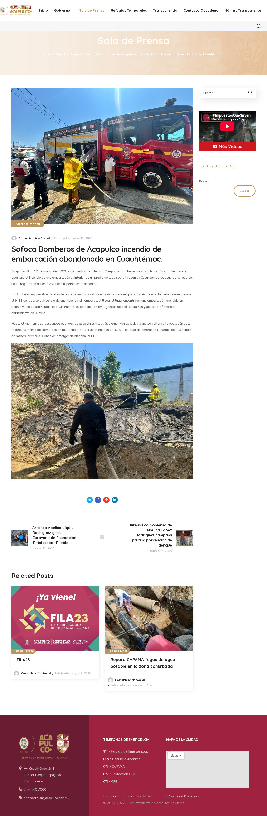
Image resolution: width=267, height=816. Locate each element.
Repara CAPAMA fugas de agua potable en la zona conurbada (143, 663)
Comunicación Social (34, 238)
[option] (55, 632)
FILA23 (23, 659)
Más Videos (230, 146)
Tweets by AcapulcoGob (218, 166)
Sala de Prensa (68, 54)
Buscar (203, 181)
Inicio (47, 54)
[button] (259, 26)
